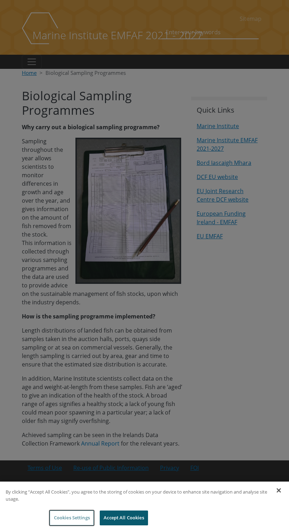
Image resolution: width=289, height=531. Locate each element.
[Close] (279, 490)
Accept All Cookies (124, 517)
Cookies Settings (72, 517)
